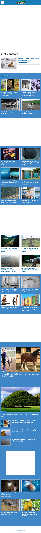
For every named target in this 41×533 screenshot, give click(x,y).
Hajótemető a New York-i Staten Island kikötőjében (9, 201)
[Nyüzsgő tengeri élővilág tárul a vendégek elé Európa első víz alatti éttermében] (10, 173)
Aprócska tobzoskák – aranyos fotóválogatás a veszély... (29, 269)
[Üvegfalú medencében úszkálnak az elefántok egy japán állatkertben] (30, 173)
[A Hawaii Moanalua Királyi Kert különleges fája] (20, 399)
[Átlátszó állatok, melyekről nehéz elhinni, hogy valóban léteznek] (5, 423)
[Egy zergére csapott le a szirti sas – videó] (10, 505)
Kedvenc (3, 371)
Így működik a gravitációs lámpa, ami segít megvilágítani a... (9, 494)
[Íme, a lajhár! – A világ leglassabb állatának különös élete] (10, 154)
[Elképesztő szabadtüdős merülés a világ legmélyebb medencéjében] (30, 154)
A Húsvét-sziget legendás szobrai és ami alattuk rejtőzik (29, 250)
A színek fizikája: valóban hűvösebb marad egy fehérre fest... (29, 309)
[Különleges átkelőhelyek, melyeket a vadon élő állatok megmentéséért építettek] (10, 241)
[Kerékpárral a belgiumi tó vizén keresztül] (30, 193)
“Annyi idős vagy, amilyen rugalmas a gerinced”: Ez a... (10, 290)
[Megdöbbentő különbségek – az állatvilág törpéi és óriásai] (20, 359)
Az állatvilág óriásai (27, 493)
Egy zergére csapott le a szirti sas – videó (9, 513)
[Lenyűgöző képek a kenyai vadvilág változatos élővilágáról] (10, 85)
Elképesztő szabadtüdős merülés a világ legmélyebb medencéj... (30, 163)
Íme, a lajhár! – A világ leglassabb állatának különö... (8, 163)
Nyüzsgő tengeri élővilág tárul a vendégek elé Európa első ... (10, 182)
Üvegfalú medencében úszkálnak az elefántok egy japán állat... (30, 182)
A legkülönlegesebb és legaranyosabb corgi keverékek (28, 113)
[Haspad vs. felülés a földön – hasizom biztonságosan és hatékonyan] (10, 300)
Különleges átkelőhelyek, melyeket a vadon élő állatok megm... (10, 250)
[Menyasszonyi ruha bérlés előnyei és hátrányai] (30, 282)
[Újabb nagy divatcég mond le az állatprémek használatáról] (9, 63)
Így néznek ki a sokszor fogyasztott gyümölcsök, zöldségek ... (29, 514)
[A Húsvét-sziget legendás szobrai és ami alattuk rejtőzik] (30, 241)
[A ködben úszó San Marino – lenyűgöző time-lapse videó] (5, 432)
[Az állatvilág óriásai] (30, 486)
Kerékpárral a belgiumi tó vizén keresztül (29, 201)
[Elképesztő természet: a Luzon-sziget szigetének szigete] (5, 442)
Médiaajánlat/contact (20, 530)
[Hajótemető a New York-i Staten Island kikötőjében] (10, 193)
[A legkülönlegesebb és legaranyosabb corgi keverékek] (30, 104)
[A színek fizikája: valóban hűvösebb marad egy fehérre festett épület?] (30, 300)
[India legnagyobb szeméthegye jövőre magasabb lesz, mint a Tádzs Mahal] (10, 261)
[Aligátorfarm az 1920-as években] (10, 104)
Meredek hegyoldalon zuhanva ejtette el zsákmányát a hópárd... (28, 94)
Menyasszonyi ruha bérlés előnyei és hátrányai (29, 290)
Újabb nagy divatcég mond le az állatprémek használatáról (28, 60)
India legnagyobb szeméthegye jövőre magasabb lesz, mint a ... (8, 269)
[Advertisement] (20, 27)
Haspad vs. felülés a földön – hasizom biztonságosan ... (10, 308)
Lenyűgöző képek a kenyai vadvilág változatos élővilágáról (9, 94)
